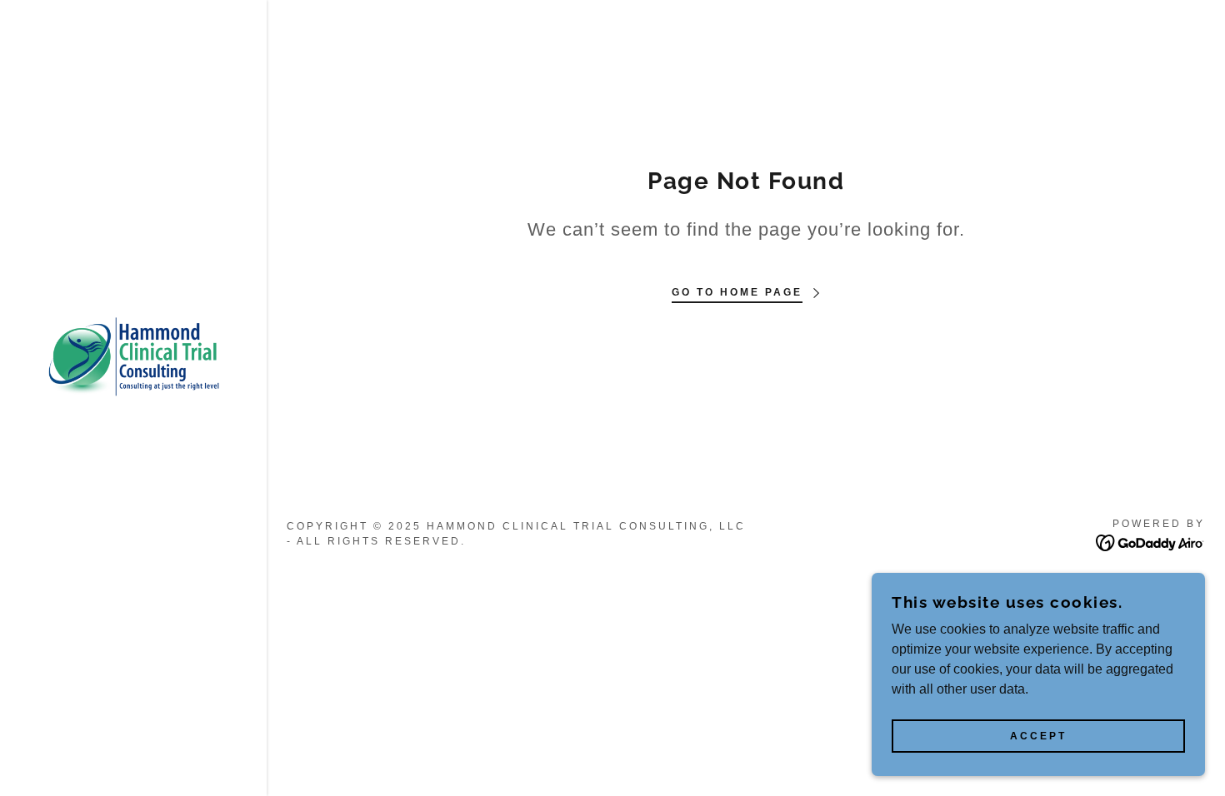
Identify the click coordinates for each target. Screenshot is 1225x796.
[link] (133, 355)
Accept (1038, 736)
